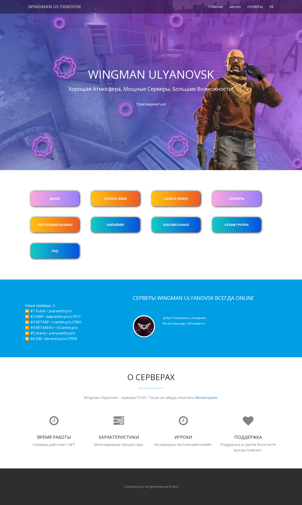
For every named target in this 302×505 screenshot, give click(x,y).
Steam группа (237, 225)
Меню (235, 6)
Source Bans (115, 198)
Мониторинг (206, 397)
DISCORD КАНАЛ (176, 225)
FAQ (55, 251)
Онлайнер (115, 225)
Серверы (255, 6)
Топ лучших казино (55, 225)
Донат (55, 198)
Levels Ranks (176, 198)
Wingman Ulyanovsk (54, 7)
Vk (272, 6)
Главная (215, 6)
